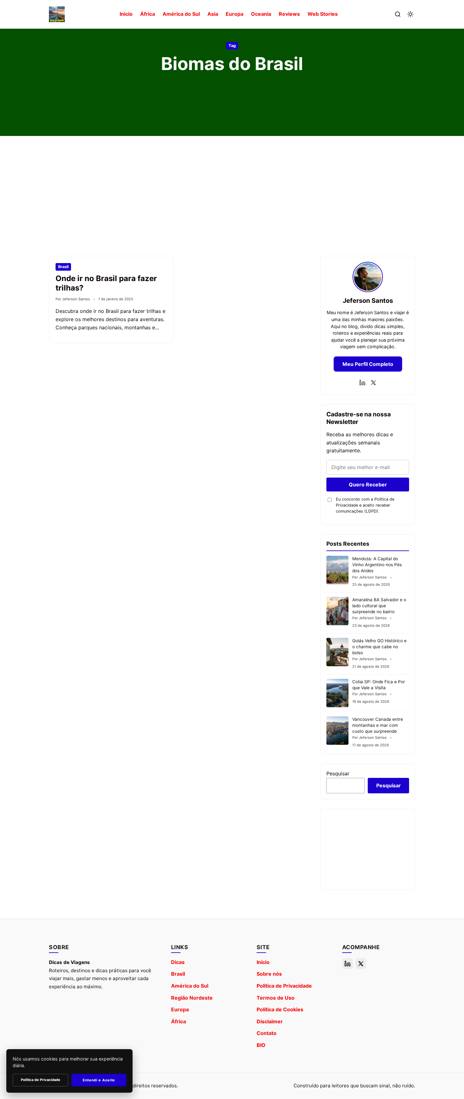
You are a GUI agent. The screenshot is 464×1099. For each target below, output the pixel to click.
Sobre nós (269, 974)
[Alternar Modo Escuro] (410, 14)
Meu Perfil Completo (367, 364)
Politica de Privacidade (284, 986)
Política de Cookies (280, 1009)
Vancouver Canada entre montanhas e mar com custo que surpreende (377, 725)
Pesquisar (337, 773)
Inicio (126, 14)
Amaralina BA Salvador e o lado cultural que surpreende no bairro (379, 605)
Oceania (261, 14)
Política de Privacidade (40, 1080)
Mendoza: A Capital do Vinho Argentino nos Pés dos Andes (377, 564)
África (147, 14)
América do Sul (181, 14)
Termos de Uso (275, 998)
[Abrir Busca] (397, 14)
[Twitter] (373, 382)
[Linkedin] (362, 382)
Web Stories (322, 14)
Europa (234, 14)
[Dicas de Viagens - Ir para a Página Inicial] (57, 14)
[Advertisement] (232, 196)
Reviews (289, 14)
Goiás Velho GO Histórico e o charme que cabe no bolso (379, 646)
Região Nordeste (192, 998)
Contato (267, 1033)
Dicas (178, 962)
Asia (212, 14)
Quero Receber (368, 484)
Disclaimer (270, 1021)
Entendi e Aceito (99, 1080)
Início (263, 962)
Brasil (178, 974)
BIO (261, 1045)
